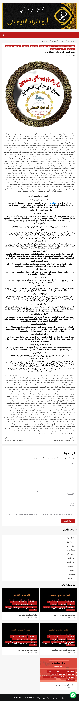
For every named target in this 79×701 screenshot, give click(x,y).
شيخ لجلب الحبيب (36, 430)
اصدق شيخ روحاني (51, 378)
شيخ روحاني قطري (19, 421)
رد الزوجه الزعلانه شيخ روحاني (65, 685)
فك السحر (63, 49)
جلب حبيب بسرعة (55, 407)
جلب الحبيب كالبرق (65, 401)
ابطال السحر (66, 375)
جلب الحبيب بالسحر (22, 385)
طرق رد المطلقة (19, 430)
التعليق (72, 463)
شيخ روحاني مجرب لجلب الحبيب (48, 426)
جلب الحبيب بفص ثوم (29, 396)
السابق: (64, 439)
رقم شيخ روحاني (38, 410)
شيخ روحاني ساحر (17, 414)
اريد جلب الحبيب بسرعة (26, 375)
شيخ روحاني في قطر (46, 421)
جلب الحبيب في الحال (35, 398)
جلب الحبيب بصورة (41, 396)
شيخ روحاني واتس (17, 428)
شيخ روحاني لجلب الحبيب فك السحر (63, 650)
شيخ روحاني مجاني (24, 424)
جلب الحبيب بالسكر (60, 387)
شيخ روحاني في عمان (58, 421)
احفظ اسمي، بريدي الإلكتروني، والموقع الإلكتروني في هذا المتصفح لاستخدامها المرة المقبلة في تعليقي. (39, 514)
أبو (55, 203)
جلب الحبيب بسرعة (65, 396)
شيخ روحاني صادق (40, 417)
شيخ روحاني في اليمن (15, 419)
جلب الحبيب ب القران (46, 385)
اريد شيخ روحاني (14, 375)
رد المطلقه (62, 410)
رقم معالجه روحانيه (39, 412)
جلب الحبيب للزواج (54, 401)
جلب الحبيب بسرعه (53, 396)
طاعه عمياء (27, 430)
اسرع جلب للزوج (62, 378)
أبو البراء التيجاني (69, 55)
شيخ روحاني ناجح (28, 428)
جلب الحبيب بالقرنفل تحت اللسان (60, 391)
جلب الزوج (63, 405)
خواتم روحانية (34, 46)
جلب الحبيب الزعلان (25, 382)
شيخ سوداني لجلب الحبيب (49, 430)
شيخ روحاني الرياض (24, 412)
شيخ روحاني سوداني (64, 417)
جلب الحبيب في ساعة (22, 398)
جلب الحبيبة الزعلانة (40, 403)
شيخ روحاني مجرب (64, 426)
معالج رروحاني (51, 433)
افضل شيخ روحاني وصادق (43, 380)
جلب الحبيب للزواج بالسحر (40, 401)
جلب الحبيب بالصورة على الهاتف (49, 389)
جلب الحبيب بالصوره (33, 389)
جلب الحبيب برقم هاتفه (20, 394)
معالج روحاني (54, 49)
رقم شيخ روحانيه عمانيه (64, 412)
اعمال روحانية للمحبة (23, 378)
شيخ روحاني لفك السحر (49, 424)
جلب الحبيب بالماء (33, 391)
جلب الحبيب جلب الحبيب (63, 398)
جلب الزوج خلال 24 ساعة (19, 405)
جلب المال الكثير (66, 407)
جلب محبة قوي (38, 407)
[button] (74, 34)
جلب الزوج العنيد (55, 405)
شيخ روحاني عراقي (29, 417)
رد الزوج (25, 407)
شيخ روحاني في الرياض (45, 419)
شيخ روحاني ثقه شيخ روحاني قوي (64, 615)
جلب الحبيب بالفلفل (21, 389)
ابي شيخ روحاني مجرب (55, 375)
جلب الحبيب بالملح (22, 391)
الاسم (36, 491)
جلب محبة (46, 407)
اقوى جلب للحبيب (14, 380)
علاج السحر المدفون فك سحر (27, 615)
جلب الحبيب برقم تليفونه (34, 394)
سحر (32, 412)
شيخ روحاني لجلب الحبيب (64, 424)
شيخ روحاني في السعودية (30, 419)
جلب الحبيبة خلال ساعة (15, 403)
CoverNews (31, 698)
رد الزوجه (19, 407)
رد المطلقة (9, 46)
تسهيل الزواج (60, 46)
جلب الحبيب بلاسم (17, 396)
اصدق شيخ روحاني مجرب (37, 378)
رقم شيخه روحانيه (51, 412)
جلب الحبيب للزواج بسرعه (24, 401)
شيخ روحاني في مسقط (32, 421)
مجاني (58, 433)
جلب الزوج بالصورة (44, 405)
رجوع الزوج (25, 46)
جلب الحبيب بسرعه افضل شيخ (27, 650)
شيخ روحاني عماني (17, 417)
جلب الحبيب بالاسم (33, 385)
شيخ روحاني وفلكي (63, 430)
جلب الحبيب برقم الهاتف (49, 394)
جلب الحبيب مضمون (52, 403)
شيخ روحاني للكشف (36, 424)
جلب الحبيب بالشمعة (48, 387)
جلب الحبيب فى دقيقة (48, 398)
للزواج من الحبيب (65, 433)
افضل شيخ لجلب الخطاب (27, 380)
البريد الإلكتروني (71, 492)
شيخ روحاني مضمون (32, 426)
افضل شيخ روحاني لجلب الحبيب (60, 380)
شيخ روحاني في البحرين (59, 419)
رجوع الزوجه (17, 46)
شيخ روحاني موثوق (53, 428)
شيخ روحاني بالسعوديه (63, 414)
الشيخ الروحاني (70, 46)
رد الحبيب (30, 407)
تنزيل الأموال (51, 46)
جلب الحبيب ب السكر (59, 385)
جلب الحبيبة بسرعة (28, 403)
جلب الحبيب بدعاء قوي (63, 394)
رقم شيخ (45, 410)
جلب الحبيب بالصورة (23, 387)
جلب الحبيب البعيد (36, 382)
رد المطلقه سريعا (53, 410)
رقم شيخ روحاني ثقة (26, 410)
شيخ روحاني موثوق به (40, 428)
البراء (52, 203)
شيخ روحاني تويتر (51, 414)
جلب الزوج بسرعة (32, 405)
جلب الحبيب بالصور (35, 387)
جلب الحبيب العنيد (13, 382)
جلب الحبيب (43, 46)
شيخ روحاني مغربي (65, 428)
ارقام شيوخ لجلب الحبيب (40, 375)
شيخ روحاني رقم (29, 414)
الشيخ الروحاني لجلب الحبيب (60, 382)
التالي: (13, 439)
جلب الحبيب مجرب (64, 403)
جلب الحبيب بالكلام (44, 391)
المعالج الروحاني (47, 382)
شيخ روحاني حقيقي (40, 414)
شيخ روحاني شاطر (52, 417)
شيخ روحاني (71, 49)
